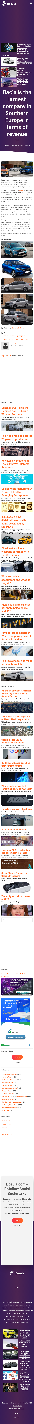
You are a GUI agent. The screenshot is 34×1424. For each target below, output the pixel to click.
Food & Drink (6, 1110)
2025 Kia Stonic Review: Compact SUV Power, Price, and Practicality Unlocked (24, 61)
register (9, 356)
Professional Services (9, 1080)
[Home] (3, 3)
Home (17, 1287)
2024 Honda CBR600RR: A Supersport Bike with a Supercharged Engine (24, 72)
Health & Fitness (7, 1077)
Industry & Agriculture (9, 1107)
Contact (17, 1291)
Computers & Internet (9, 1088)
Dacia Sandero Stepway (11, 339)
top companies (21, 336)
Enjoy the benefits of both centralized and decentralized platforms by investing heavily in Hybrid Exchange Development (17, 49)
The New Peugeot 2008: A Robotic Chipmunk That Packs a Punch (23, 81)
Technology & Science (9, 1074)
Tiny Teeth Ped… (6, 1121)
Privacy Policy (17, 1406)
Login (18, 1062)
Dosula (11, 3)
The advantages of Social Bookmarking (17, 1316)
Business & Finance (18, 328)
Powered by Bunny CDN (16, 1408)
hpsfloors (4, 1127)
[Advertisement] (17, 25)
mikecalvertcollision (7, 1124)
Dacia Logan (24, 339)
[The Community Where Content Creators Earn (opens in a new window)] (15, 1034)
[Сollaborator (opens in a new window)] (15, 1010)
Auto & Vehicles (21, 1096)
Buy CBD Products (7, 1134)
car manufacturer (9, 336)
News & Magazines (8, 1099)
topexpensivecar (16, 343)
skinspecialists (6, 1131)
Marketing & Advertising (10, 1105)
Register (17, 1057)
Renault (21, 190)
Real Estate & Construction (11, 1102)
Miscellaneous (7, 1096)
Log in (3, 356)
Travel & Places (7, 1091)
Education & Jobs (8, 1082)
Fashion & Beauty (8, 1093)
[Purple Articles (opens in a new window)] (17, 986)
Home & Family (7, 1085)
